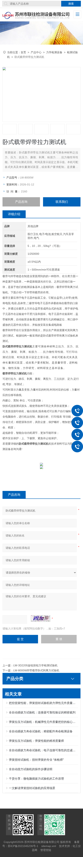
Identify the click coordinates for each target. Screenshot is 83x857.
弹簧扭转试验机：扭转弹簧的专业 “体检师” (36, 759)
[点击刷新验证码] (40, 618)
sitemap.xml (48, 846)
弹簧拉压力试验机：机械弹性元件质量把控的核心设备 (43, 721)
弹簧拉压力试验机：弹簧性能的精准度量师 (36, 740)
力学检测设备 (54, 52)
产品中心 (36, 52)
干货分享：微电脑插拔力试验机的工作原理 (36, 778)
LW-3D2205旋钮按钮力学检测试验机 (35, 665)
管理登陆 (45, 850)
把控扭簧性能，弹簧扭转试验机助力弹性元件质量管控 (43, 703)
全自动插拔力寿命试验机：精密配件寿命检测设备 (41, 731)
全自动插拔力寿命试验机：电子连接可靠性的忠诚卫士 (43, 750)
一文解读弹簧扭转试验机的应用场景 (32, 788)
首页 (23, 52)
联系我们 (62, 201)
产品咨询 (21, 201)
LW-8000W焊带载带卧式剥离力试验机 (36, 670)
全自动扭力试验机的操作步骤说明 (30, 769)
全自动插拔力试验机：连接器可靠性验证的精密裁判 (42, 712)
